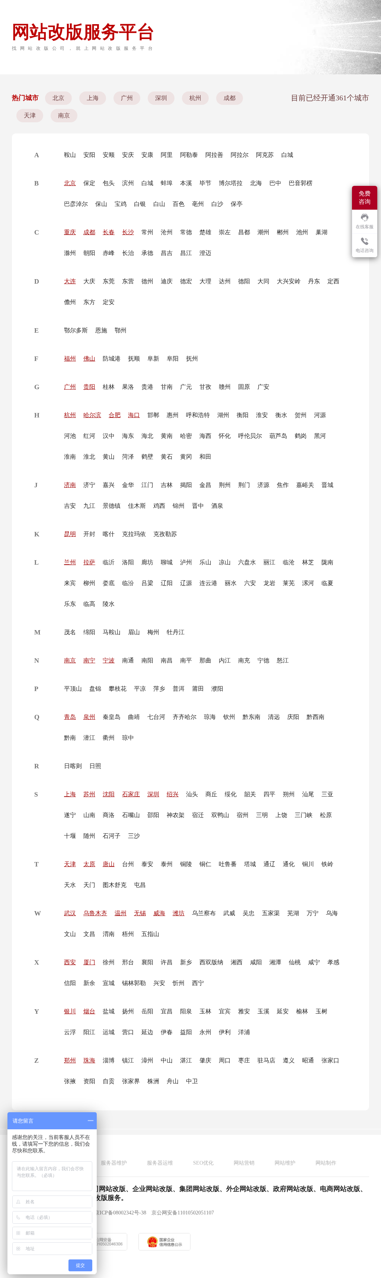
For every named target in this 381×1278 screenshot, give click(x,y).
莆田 (198, 688)
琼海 (210, 717)
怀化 (225, 436)
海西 (205, 436)
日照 (95, 766)
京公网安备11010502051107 (182, 1213)
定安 (109, 302)
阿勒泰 (189, 155)
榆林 (302, 1011)
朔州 (289, 794)
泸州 (186, 562)
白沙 (217, 204)
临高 (89, 604)
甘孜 (205, 387)
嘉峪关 (305, 485)
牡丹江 (176, 632)
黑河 (320, 436)
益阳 (186, 1032)
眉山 (134, 632)
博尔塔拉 (231, 183)
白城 (287, 155)
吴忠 (248, 913)
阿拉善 (214, 155)
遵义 (289, 1060)
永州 (205, 1032)
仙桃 (295, 962)
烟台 (89, 1011)
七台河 (156, 717)
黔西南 (315, 717)
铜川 (308, 864)
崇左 (225, 232)
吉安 (70, 506)
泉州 (89, 717)
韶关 (250, 794)
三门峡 (304, 815)
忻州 (179, 983)
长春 (109, 232)
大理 (205, 281)
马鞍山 (112, 632)
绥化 (231, 794)
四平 (269, 794)
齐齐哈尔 (184, 717)
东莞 (109, 281)
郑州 (70, 1060)
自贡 (109, 1081)
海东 (128, 436)
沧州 (167, 232)
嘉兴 (109, 485)
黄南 (167, 436)
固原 (244, 387)
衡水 (281, 415)
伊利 (225, 1032)
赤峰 (109, 253)
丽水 (231, 583)
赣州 (225, 387)
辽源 (186, 583)
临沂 (109, 562)
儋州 (70, 302)
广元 (186, 387)
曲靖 (134, 717)
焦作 (283, 485)
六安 (250, 583)
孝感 (333, 962)
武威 (229, 913)
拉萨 (89, 562)
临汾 (128, 583)
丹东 (314, 281)
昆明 (70, 534)
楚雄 (205, 232)
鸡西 (159, 506)
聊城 (167, 562)
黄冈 (186, 457)
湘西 (237, 962)
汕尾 (308, 794)
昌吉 (167, 253)
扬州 (128, 1011)
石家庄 (131, 794)
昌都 (244, 232)
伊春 (167, 1032)
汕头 (192, 794)
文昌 (89, 934)
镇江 (128, 1060)
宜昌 (167, 1011)
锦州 (179, 506)
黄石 (167, 457)
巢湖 (321, 232)
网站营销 (244, 1163)
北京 (58, 98)
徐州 (109, 962)
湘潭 (275, 962)
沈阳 (109, 794)
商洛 (109, 815)
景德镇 (112, 506)
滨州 (128, 183)
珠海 (89, 1060)
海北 (147, 436)
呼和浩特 (198, 415)
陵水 (109, 604)
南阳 (147, 660)
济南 (70, 485)
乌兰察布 (204, 913)
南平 (186, 660)
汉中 (109, 436)
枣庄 (244, 1060)
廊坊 (147, 562)
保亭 (237, 204)
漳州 (147, 1060)
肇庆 (205, 1060)
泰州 (167, 864)
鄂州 (121, 330)
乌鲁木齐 (95, 913)
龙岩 (269, 583)
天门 (89, 885)
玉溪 (263, 1011)
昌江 (186, 253)
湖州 (223, 415)
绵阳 (89, 632)
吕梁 (147, 583)
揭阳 (186, 485)
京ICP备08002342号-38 (120, 1213)
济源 (263, 485)
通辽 (269, 864)
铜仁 (205, 864)
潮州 (263, 232)
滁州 (70, 253)
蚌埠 (167, 183)
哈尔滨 (92, 415)
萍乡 (159, 688)
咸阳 (256, 962)
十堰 (70, 836)
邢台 (128, 962)
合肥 (115, 415)
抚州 (192, 358)
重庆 (70, 232)
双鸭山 (220, 815)
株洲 (153, 1081)
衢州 (109, 738)
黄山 (109, 457)
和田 (205, 457)
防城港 (112, 358)
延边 (147, 1032)
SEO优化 (203, 1163)
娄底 (109, 583)
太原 (89, 864)
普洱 (179, 688)
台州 (128, 864)
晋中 (198, 506)
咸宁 (314, 962)
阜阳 (173, 358)
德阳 (244, 281)
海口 (134, 415)
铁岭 (327, 864)
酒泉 (217, 506)
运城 (109, 1032)
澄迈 (205, 253)
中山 (167, 1060)
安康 (147, 155)
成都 (230, 98)
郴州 (283, 232)
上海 (93, 98)
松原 (326, 815)
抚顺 (134, 358)
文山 (70, 934)
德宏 (186, 281)
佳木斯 (137, 506)
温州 (121, 913)
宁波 (109, 660)
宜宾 (225, 1011)
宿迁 (198, 815)
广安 (263, 387)
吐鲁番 (228, 864)
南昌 (167, 660)
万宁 (312, 913)
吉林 (167, 485)
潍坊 (179, 913)
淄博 (109, 1060)
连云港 (208, 583)
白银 (140, 204)
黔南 (70, 738)
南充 (244, 660)
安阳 (89, 155)
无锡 (140, 913)
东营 (128, 281)
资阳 (89, 1081)
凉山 (225, 562)
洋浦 (244, 1032)
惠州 (173, 415)
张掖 (70, 1081)
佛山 (89, 358)
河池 (70, 436)
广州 (127, 98)
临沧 (289, 562)
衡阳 (243, 415)
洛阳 (128, 562)
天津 (30, 115)
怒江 (283, 660)
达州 (225, 281)
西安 (70, 962)
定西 (333, 281)
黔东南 (251, 717)
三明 (262, 815)
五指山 (150, 934)
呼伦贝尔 (250, 436)
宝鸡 (121, 204)
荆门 (244, 485)
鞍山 (70, 155)
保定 (89, 183)
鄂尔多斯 (76, 330)
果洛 (128, 387)
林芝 (308, 562)
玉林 (205, 1011)
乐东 (70, 604)
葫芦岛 (278, 436)
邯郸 (153, 415)
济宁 (89, 485)
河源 (320, 415)
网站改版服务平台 (83, 32)
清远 (274, 717)
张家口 (330, 1060)
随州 (89, 836)
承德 (147, 253)
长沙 (128, 232)
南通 (128, 660)
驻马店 (266, 1060)
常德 (186, 232)
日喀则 (73, 766)
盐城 (109, 1011)
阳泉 (186, 1011)
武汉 (70, 913)
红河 (89, 436)
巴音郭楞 (301, 183)
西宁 (198, 983)
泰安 (147, 864)
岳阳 (147, 1011)
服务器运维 (160, 1163)
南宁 (89, 660)
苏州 (89, 794)
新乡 (186, 962)
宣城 (109, 983)
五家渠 (271, 913)
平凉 (140, 688)
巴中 (275, 183)
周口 (225, 1060)
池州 (302, 232)
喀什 (109, 534)
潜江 (89, 738)
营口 (128, 1032)
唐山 (109, 864)
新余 (89, 983)
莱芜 (289, 583)
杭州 (195, 98)
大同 (263, 281)
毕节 (205, 183)
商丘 (211, 794)
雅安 (244, 1011)
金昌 (205, 485)
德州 (147, 281)
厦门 (89, 962)
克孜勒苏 (165, 534)
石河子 (112, 836)
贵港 (147, 387)
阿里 (167, 155)
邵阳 (153, 815)
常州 (147, 232)
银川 (70, 1011)
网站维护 (285, 1163)
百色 (179, 204)
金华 (128, 485)
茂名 (70, 632)
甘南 (167, 387)
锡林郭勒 (134, 983)
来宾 (70, 583)
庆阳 (293, 717)
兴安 (159, 983)
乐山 (205, 562)
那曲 (205, 660)
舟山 (173, 1081)
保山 (101, 204)
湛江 (186, 1060)
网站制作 (326, 1163)
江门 (147, 485)
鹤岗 (301, 436)
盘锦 (95, 688)
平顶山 (73, 688)
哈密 (186, 436)
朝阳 (89, 253)
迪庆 (167, 281)
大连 (70, 281)
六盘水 (247, 562)
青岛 (70, 717)
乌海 (332, 913)
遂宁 (70, 815)
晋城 (327, 485)
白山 (159, 204)
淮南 (70, 457)
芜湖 (293, 913)
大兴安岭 (289, 281)
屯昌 (140, 885)
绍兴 (173, 794)
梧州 (128, 934)
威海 (159, 913)
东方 (89, 302)
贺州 (301, 415)
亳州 (198, 204)
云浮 (70, 1032)
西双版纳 (211, 962)
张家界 (131, 1081)
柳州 (89, 583)
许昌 (167, 962)
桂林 (109, 387)
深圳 (161, 98)
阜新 (153, 358)
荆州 (225, 485)
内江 (225, 660)
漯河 (308, 583)
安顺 (109, 155)
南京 (64, 115)
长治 (128, 253)
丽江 (269, 562)
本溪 (186, 183)
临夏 (327, 583)
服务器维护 (114, 1163)
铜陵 (186, 864)
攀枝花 (118, 688)
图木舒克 (115, 885)
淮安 (262, 415)
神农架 (176, 815)
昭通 (308, 1060)
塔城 (250, 864)
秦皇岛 (112, 717)
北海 (256, 183)
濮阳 (217, 688)
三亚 (327, 794)
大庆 (89, 281)
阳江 (89, 1032)
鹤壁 (147, 457)
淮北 (89, 457)
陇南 (327, 562)
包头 (109, 183)
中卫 (192, 1081)
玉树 (321, 1011)
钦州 (229, 717)
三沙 (134, 836)
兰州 (70, 562)
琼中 (128, 738)
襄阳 (147, 962)
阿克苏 (265, 155)
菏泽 (128, 457)
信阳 (70, 983)
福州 (70, 358)
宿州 (243, 815)
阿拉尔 (240, 155)
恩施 (101, 330)
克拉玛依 (134, 534)
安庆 (128, 155)
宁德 (263, 660)
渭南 (109, 934)
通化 (289, 864)
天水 (70, 885)
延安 (283, 1011)
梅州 (153, 632)
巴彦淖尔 (76, 204)
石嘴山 (131, 815)
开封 (89, 534)
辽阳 (167, 583)
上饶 (281, 815)
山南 (89, 815)
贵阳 (89, 387)
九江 (89, 506)
